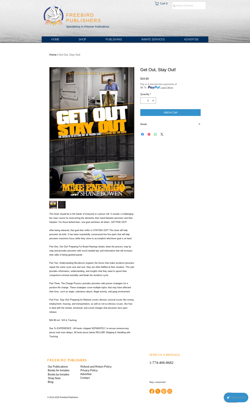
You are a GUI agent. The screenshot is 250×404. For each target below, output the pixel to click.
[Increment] (153, 101)
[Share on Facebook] (142, 134)
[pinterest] (163, 391)
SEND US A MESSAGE (164, 355)
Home (53, 54)
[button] (92, 370)
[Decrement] (143, 101)
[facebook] (151, 391)
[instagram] (169, 391)
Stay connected (157, 382)
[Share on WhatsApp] (155, 134)
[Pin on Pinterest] (149, 134)
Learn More (167, 87)
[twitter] (157, 391)
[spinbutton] (148, 101)
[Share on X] (162, 134)
